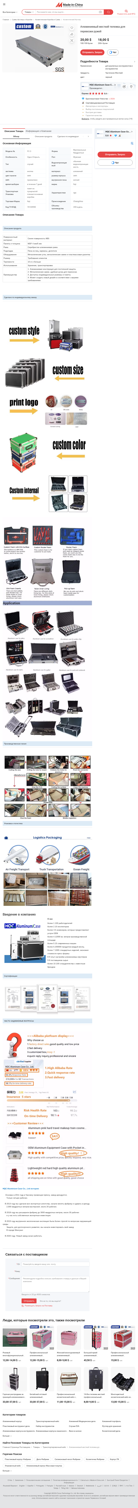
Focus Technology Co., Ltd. (66, 1493)
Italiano (71, 1486)
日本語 (114, 1486)
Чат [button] (114, 52)
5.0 (107, 135)
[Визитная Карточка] (132, 143)
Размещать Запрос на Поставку (37, 1305)
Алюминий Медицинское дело (82, 1421)
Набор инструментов (45, 1426)
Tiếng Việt (65, 1488)
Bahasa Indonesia (77, 1488)
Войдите (85, 118)
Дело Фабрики (43, 1459)
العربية (99, 1486)
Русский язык (61, 1486)
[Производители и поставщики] (69, 4)
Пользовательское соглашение (38, 1480)
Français (50, 1486)
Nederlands (90, 1486)
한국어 (106, 1486)
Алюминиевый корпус (12, 1421)
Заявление (19, 1480)
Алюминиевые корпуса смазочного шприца (52, 1431)
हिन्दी (121, 1486)
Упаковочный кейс (13, 1465)
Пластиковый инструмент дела (16, 1426)
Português (40, 1486)
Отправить (29, 1300)
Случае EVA (74, 1426)
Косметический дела (111, 1431)
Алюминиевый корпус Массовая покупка (44, 1465)
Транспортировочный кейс (47, 1421)
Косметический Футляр (72, 19)
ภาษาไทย (128, 1486)
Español (30, 1486)
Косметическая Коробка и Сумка (47, 19)
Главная (6, 19)
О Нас (10, 1480)
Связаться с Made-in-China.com (92, 1480)
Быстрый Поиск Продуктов (117, 1480)
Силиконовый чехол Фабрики (67, 1459)
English (22, 1486)
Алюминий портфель (111, 1421)
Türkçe (56, 1488)
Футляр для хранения (111, 1426)
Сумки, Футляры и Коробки (22, 19)
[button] (83, 136)
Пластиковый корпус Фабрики (18, 1459)
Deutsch (80, 1486)
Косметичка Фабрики (95, 1459)
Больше (6, 1470)
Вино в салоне (75, 1431)
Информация (69, 1482)
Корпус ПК (114, 1459)
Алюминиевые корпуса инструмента (19, 1431)
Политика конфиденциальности (65, 1480)
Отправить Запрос (92, 52)
